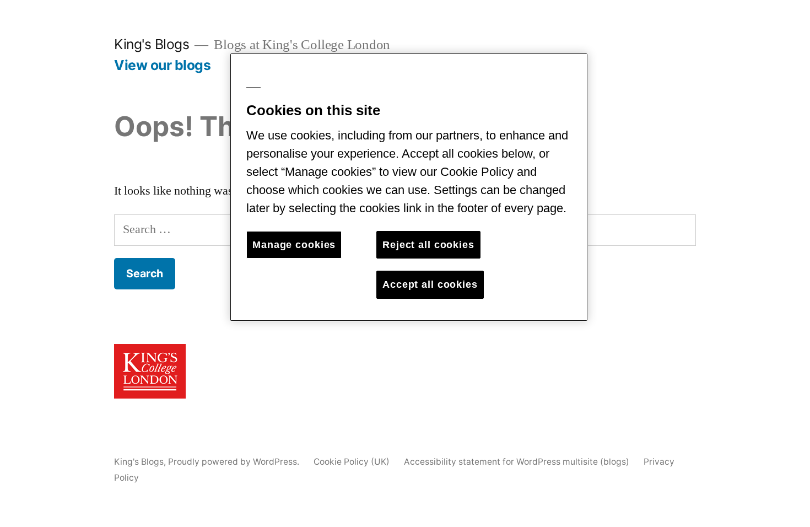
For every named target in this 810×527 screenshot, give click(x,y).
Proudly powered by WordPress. (234, 461)
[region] (409, 187)
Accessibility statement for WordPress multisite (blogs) (516, 461)
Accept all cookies (430, 284)
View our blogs (162, 65)
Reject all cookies (428, 244)
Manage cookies (294, 244)
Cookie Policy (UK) (352, 461)
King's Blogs (151, 44)
